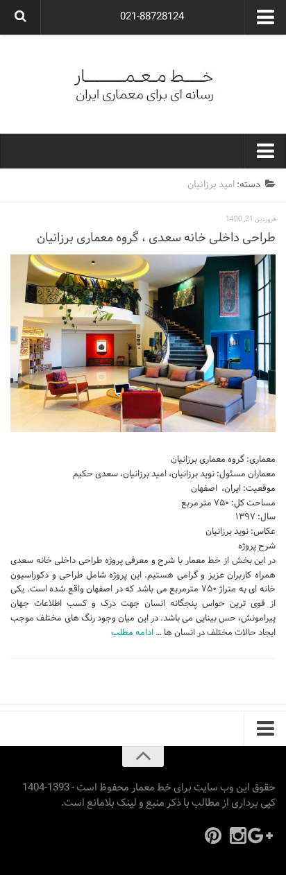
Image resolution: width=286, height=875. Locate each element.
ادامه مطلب (132, 633)
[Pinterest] (213, 835)
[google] (263, 835)
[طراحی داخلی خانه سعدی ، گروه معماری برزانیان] (143, 343)
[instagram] (238, 835)
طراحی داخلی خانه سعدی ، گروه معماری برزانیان (156, 238)
